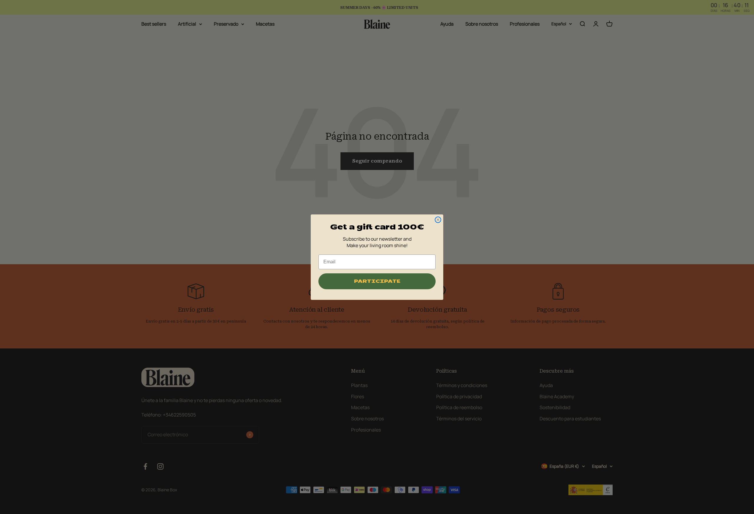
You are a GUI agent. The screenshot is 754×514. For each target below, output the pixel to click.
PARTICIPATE (377, 281)
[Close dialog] (438, 220)
